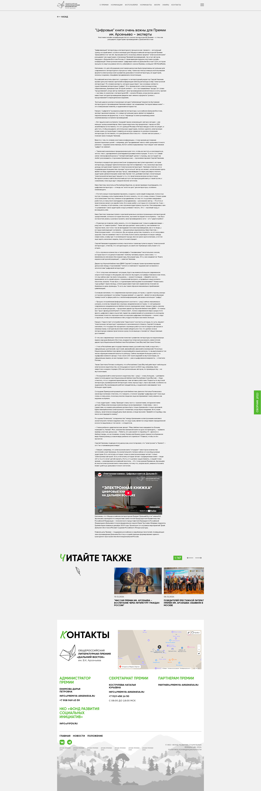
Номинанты (146, 5)
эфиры (165, 5)
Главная (65, 736)
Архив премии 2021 (92, 749)
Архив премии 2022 (106, 749)
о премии (104, 5)
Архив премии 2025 (133, 749)
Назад (64, 16)
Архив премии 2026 (147, 749)
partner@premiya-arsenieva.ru (178, 685)
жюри (157, 5)
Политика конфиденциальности (184, 749)
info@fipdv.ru (69, 723)
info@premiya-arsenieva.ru (77, 696)
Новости (79, 736)
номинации (116, 5)
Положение (95, 736)
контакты (176, 5)
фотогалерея (131, 5)
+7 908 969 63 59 (70, 700)
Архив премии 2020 (78, 749)
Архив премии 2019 (65, 749)
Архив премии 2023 (120, 749)
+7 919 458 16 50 (119, 696)
